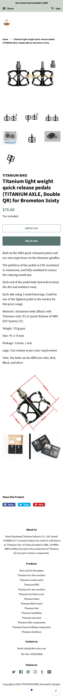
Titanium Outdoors (31, 631)
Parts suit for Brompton (31, 570)
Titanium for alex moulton (31, 589)
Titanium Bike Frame (31, 603)
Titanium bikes (31, 598)
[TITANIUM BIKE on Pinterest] (28, 672)
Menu (10, 8)
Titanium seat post (31, 617)
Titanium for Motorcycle (31, 594)
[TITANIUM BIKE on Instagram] (35, 672)
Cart (57, 8)
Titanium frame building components (31, 627)
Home (5, 39)
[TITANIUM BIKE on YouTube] (49, 672)
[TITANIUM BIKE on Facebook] (21, 672)
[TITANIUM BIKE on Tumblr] (42, 672)
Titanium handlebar (31, 612)
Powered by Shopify (50, 684)
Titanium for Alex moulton (31, 575)
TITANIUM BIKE (30, 684)
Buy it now (31, 241)
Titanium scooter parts (31, 579)
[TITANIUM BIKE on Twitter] (14, 672)
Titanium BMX (31, 584)
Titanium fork (31, 608)
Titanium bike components (32, 622)
